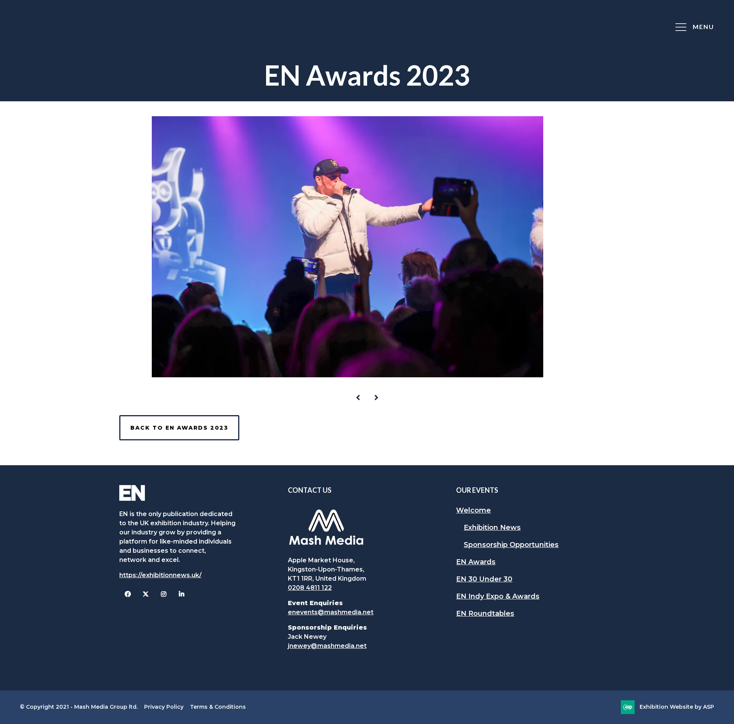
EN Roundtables (485, 613)
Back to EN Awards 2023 (179, 427)
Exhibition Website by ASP (677, 706)
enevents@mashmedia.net (330, 612)
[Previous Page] (357, 397)
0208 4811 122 (310, 587)
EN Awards (475, 562)
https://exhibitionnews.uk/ (160, 575)
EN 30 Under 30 (484, 579)
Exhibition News (492, 527)
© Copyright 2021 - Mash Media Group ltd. (79, 706)
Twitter (145, 594)
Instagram (163, 594)
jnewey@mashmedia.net (327, 645)
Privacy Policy (164, 706)
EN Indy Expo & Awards (497, 596)
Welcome (473, 510)
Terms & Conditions (218, 706)
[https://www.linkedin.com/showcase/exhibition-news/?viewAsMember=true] (181, 594)
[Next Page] (376, 397)
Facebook (127, 594)
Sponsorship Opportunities (511, 545)
